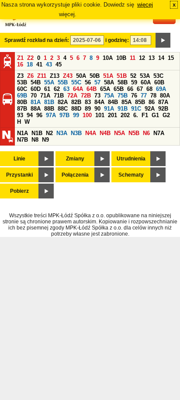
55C (76, 82)
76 (134, 95)
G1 (155, 115)
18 (30, 64)
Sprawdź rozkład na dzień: (36, 40)
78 (153, 95)
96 (39, 115)
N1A (22, 133)
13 (152, 58)
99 (76, 115)
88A (36, 108)
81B (49, 102)
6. (135, 115)
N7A (158, 133)
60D (36, 89)
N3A (61, 133)
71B (59, 95)
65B (119, 89)
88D (76, 108)
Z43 (68, 76)
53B (22, 82)
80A (165, 95)
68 (149, 89)
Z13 (54, 76)
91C (136, 108)
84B (113, 102)
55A (49, 82)
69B (22, 95)
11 (132, 58)
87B (22, 108)
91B (123, 108)
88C (63, 108)
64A (78, 89)
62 (57, 89)
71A (45, 95)
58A (109, 82)
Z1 (20, 58)
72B (86, 95)
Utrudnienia (131, 159)
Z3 (20, 76)
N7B (22, 139)
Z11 (41, 76)
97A (51, 115)
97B (64, 115)
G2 (166, 115)
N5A (119, 133)
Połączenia (75, 175)
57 (97, 82)
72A (72, 95)
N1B (36, 133)
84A (99, 102)
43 (49, 64)
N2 (49, 133)
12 (142, 58)
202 (125, 115)
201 (112, 115)
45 (58, 64)
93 (20, 115)
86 (152, 102)
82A (63, 102)
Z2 (30, 58)
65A (105, 89)
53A (145, 76)
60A (146, 82)
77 (144, 95)
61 (47, 89)
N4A (90, 133)
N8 (34, 139)
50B (95, 76)
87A (163, 102)
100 (87, 115)
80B (22, 102)
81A (36, 102)
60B (159, 82)
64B (92, 89)
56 (88, 82)
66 (130, 89)
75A (109, 95)
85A (126, 102)
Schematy (131, 175)
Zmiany (75, 159)
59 (134, 82)
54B (36, 82)
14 (161, 58)
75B (123, 95)
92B (163, 108)
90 (97, 108)
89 (88, 108)
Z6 (30, 76)
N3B (76, 133)
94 (30, 115)
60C (22, 89)
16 (20, 64)
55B (63, 82)
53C (158, 76)
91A (109, 108)
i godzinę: (117, 40)
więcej (145, 4)
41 (39, 64)
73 (97, 95)
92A (150, 108)
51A (108, 76)
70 (34, 95)
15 (171, 58)
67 (140, 89)
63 (66, 89)
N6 (146, 133)
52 (133, 76)
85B (140, 102)
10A (108, 58)
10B (121, 58)
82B (76, 102)
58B (123, 82)
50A (81, 76)
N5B (133, 133)
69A (161, 89)
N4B (105, 133)
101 (99, 115)
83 (88, 102)
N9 (45, 139)
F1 (145, 115)
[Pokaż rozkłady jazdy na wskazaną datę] (163, 40)
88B (49, 108)
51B (122, 76)
